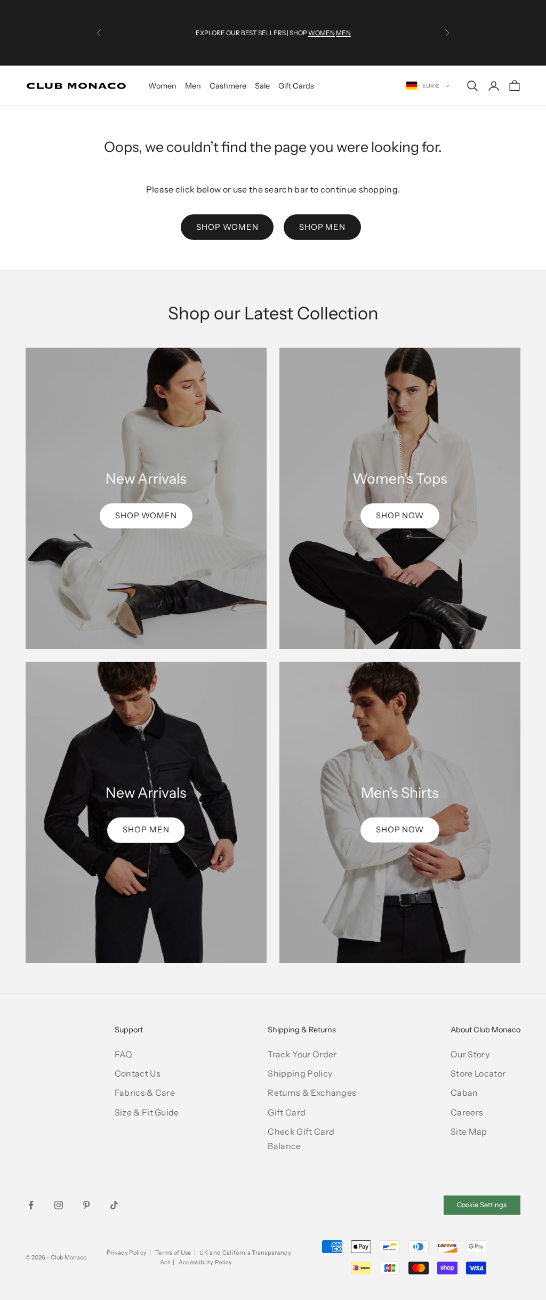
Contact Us (137, 1073)
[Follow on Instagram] (58, 1205)
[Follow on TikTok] (114, 1205)
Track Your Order (302, 1054)
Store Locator (478, 1073)
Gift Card (287, 1112)
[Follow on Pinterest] (86, 1205)
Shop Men (322, 227)
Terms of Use (173, 1252)
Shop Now (400, 515)
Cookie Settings (482, 1205)
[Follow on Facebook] (31, 1205)
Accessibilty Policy (205, 1262)
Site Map (469, 1131)
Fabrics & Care (145, 1092)
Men (193, 86)
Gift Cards (296, 86)
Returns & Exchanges (312, 1092)
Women (162, 86)
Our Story (470, 1054)
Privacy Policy (127, 1252)
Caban (464, 1092)
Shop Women (227, 227)
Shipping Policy (300, 1073)
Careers (467, 1112)
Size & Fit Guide (147, 1112)
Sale (262, 86)
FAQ (124, 1054)
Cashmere (228, 86)
